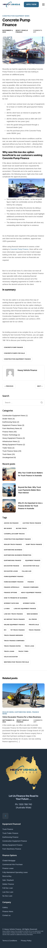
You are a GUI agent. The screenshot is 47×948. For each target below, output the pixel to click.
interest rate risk (11, 603)
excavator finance (11, 566)
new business (32, 614)
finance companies (30, 587)
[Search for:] (23, 402)
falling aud (26, 571)
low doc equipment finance (25, 608)
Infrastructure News (9, 441)
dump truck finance (34, 544)
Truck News (6, 454)
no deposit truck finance (14, 619)
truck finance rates (12, 646)
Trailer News (7, 448)
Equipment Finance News (12, 425)
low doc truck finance (13, 614)
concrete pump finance (13, 347)
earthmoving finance (12, 560)
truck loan (29, 646)
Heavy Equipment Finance (12, 438)
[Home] (11, 4)
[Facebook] (5, 816)
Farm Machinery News (10, 428)
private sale (34, 624)
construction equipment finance (17, 359)
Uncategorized (7, 457)
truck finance (34, 630)
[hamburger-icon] (43, 4)
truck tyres (23, 651)
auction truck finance (32, 523)
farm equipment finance (13, 576)
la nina (7, 608)
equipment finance (32, 560)
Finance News (7, 432)
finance (31, 582)
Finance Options (9, 855)
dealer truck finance (13, 544)
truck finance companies (14, 640)
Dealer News (7, 419)
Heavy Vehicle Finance (22, 31)
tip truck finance (17, 630)
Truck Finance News (10, 451)
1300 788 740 (25, 804)
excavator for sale (31, 566)
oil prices (33, 619)
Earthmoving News (9, 422)
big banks (8, 528)
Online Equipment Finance (14, 624)
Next (39, 386)
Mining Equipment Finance (12, 445)
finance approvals (11, 587)
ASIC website (10, 934)
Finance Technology (9, 435)
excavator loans (11, 571)
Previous (9, 386)
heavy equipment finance (31, 592)
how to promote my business (15, 598)
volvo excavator (11, 657)
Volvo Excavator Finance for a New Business (21, 717)
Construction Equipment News (15, 16)
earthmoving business (13, 550)
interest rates (29, 603)
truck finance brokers (13, 635)
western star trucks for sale (16, 662)
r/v (5, 630)
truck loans (9, 651)
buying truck (21, 528)
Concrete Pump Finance (19, 249)
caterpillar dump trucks (14, 534)
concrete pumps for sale (14, 353)
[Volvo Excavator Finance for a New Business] (23, 695)
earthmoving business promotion (17, 555)
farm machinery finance (14, 582)
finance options (10, 592)
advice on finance (11, 523)
